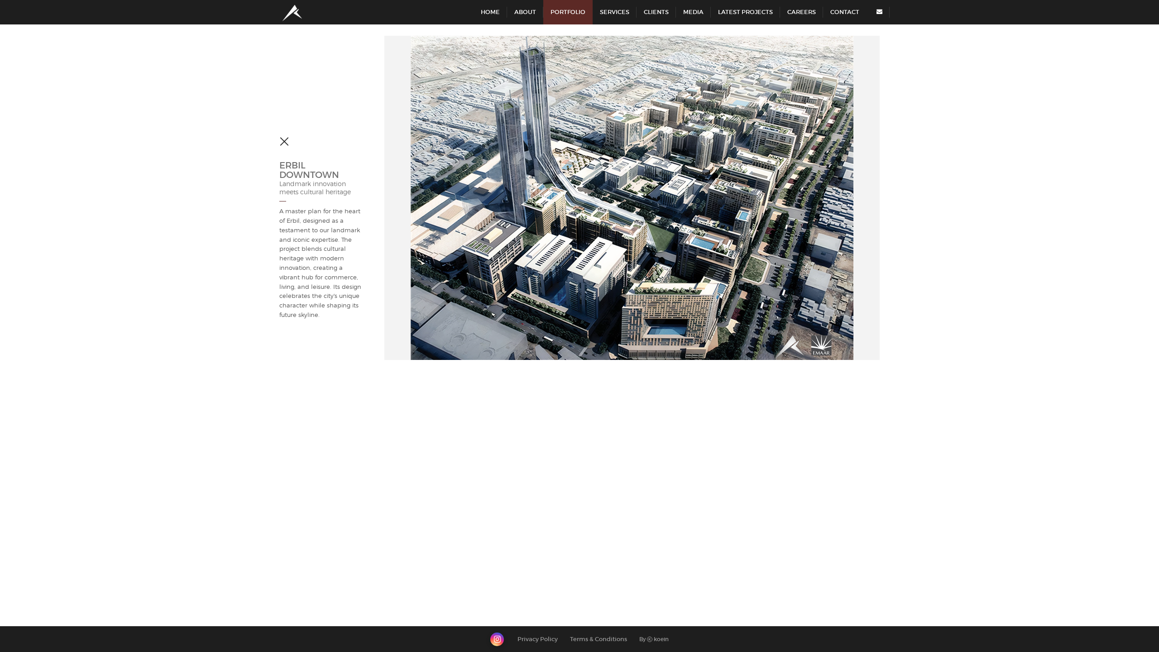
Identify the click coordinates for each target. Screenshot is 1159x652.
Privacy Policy (537, 639)
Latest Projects (745, 12)
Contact (844, 12)
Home (490, 12)
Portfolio (568, 12)
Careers (801, 12)
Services (614, 12)
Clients (656, 12)
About (525, 12)
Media (693, 12)
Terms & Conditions (598, 639)
